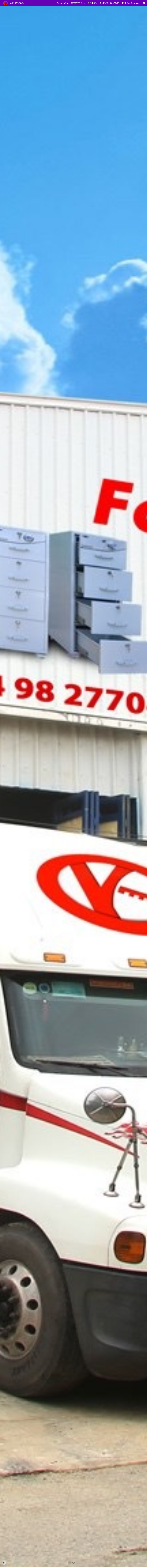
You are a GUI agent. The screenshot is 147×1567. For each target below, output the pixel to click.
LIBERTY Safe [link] (77, 3)
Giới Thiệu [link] (92, 3)
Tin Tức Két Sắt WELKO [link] (109, 3)
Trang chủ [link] (61, 3)
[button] (144, 3)
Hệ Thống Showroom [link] (131, 3)
